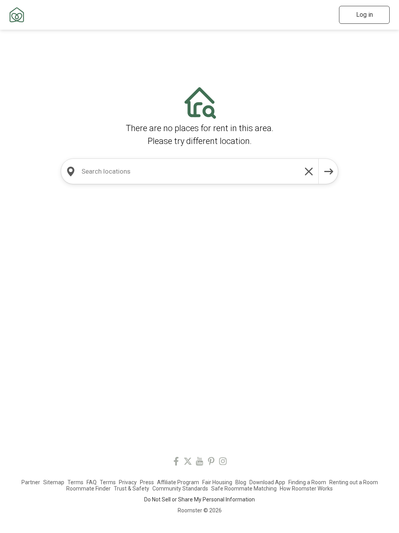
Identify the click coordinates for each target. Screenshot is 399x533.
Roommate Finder (88, 488)
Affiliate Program (178, 482)
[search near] (70, 171)
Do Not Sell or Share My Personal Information (199, 499)
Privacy (128, 482)
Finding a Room (307, 482)
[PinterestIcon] (211, 462)
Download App (267, 482)
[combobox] (190, 171)
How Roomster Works (306, 488)
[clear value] (309, 171)
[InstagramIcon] (223, 462)
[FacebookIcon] (176, 462)
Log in (364, 14)
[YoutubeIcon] (199, 462)
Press (147, 482)
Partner (30, 482)
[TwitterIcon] (188, 462)
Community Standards (180, 488)
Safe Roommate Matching (244, 488)
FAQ (92, 482)
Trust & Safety (131, 488)
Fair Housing (217, 482)
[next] (328, 171)
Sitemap (53, 482)
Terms (75, 482)
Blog (240, 482)
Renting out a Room (353, 482)
